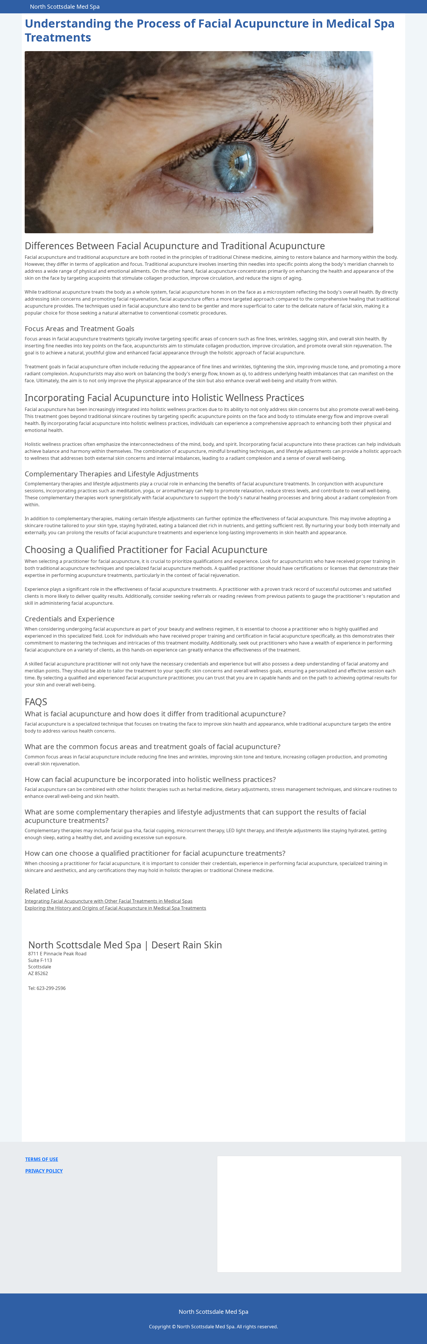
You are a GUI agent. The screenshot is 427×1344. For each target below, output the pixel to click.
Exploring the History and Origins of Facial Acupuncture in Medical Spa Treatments (115, 908)
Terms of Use (41, 1159)
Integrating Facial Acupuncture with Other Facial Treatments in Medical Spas (109, 901)
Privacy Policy (44, 1171)
